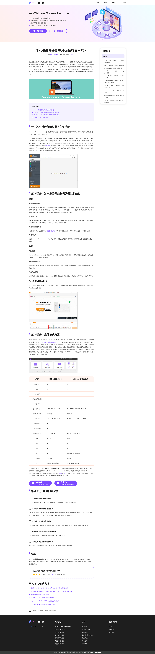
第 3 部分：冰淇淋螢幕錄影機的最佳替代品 (46, 115)
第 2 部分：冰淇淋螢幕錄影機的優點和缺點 (46, 112)
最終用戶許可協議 (87, 635)
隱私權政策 (85, 632)
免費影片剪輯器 (59, 635)
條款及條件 (85, 638)
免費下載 (39, 31)
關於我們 (84, 626)
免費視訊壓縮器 (59, 638)
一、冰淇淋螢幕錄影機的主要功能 (44, 110)
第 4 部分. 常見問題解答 (41, 117)
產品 (97, 3)
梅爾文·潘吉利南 (54, 54)
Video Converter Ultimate (63, 626)
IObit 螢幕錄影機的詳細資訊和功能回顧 (114, 65)
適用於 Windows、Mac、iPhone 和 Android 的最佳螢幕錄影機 (49, 588)
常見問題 (111, 632)
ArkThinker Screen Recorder (49, 13)
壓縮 (60, 473)
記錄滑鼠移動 (51, 231)
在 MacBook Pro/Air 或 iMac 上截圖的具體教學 (45, 601)
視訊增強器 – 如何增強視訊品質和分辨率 (43, 604)
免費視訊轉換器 (59, 632)
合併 (65, 473)
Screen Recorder (60, 629)
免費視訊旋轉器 (59, 644)
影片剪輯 (47, 146)
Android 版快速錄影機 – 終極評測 (113, 68)
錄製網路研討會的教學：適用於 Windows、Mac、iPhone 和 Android (51, 591)
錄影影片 (73, 54)
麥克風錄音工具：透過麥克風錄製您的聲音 (43, 598)
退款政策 (84, 644)
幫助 (113, 3)
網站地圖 (84, 641)
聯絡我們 (111, 629)
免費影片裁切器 (59, 641)
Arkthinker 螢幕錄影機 (49, 342)
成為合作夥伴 (86, 629)
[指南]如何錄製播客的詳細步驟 (40, 594)
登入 (124, 2)
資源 (105, 3)
